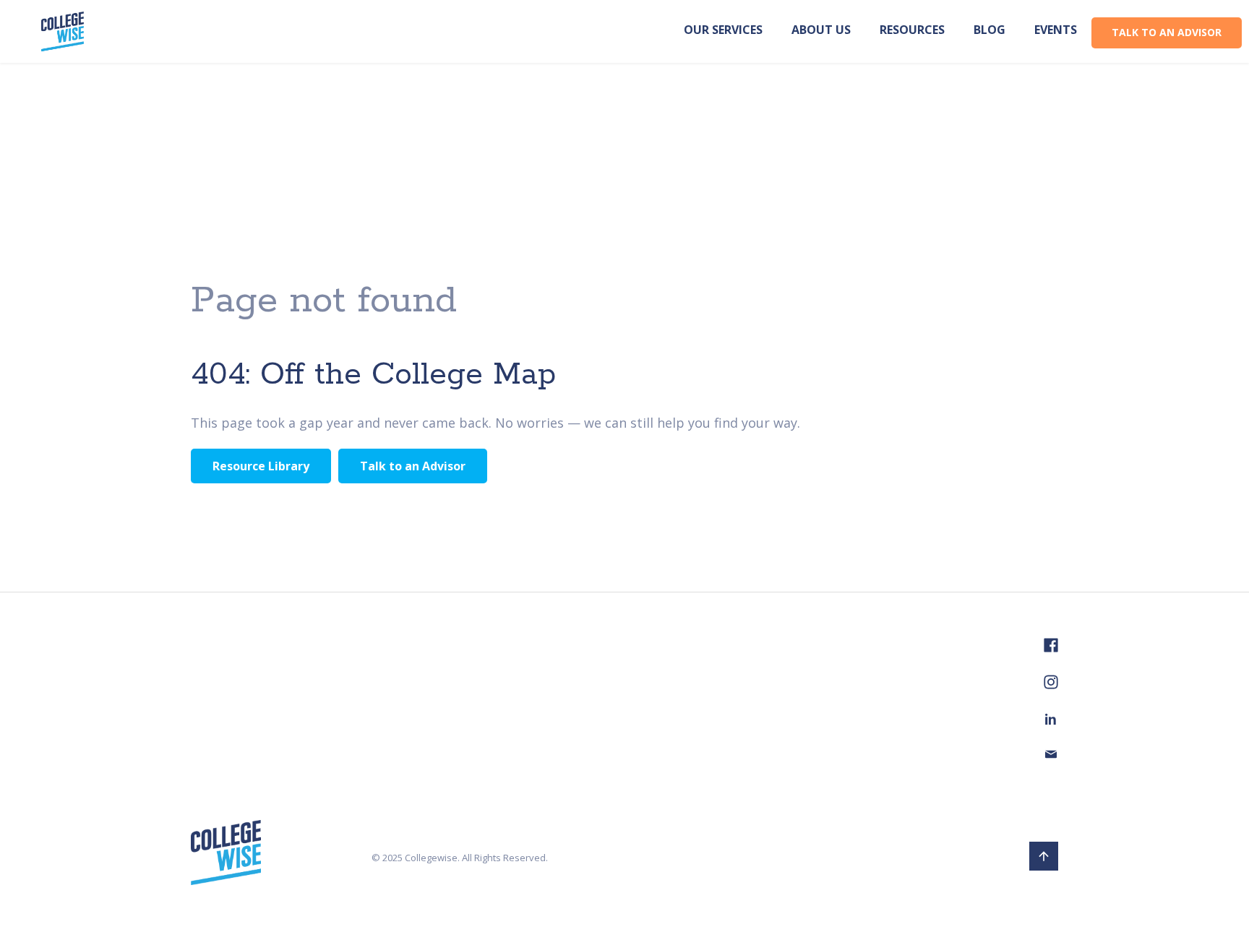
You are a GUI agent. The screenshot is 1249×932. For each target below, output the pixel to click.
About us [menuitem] (821, 30)
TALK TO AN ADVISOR (1167, 32)
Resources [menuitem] (912, 30)
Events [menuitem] (1055, 30)
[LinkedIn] (1051, 721)
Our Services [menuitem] (723, 30)
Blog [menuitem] (989, 30)
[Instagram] (1051, 685)
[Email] (1051, 756)
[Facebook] (1051, 648)
